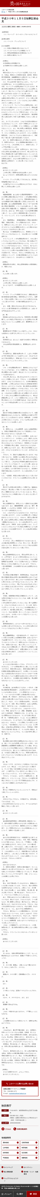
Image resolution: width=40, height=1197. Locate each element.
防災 (35, 1194)
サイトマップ (8, 1167)
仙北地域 (24, 1152)
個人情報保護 (8, 1172)
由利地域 (6, 1152)
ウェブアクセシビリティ (11, 1180)
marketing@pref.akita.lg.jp (17, 1093)
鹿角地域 (6, 1142)
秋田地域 (24, 1147)
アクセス (8, 1129)
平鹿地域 (6, 1158)
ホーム (3, 11)
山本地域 (6, 1147)
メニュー (8, 1194)
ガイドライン (28, 1167)
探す (21, 1194)
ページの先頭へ (36, 1188)
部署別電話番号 (22, 1129)
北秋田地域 (25, 1142)
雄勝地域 (24, 1158)
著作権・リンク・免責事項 (31, 1173)
